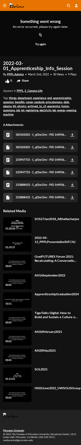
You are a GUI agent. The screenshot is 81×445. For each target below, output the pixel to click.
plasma (7, 106)
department (25, 98)
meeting (71, 110)
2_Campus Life (33, 91)
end (49, 98)
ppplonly (39, 102)
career (29, 102)
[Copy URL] (40, 35)
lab (54, 110)
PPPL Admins (15, 74)
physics (21, 106)
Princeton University (13, 431)
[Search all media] (68, 5)
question (8, 102)
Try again (40, 44)
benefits (20, 102)
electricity (45, 110)
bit (14, 106)
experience (39, 98)
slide (66, 102)
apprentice (53, 106)
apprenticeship (62, 98)
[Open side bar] (5, 5)
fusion (65, 106)
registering (32, 110)
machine (8, 114)
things (13, 98)
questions (9, 110)
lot (22, 110)
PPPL (20, 91)
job (18, 110)
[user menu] (76, 5)
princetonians (54, 102)
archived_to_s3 (37, 106)
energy (61, 110)
